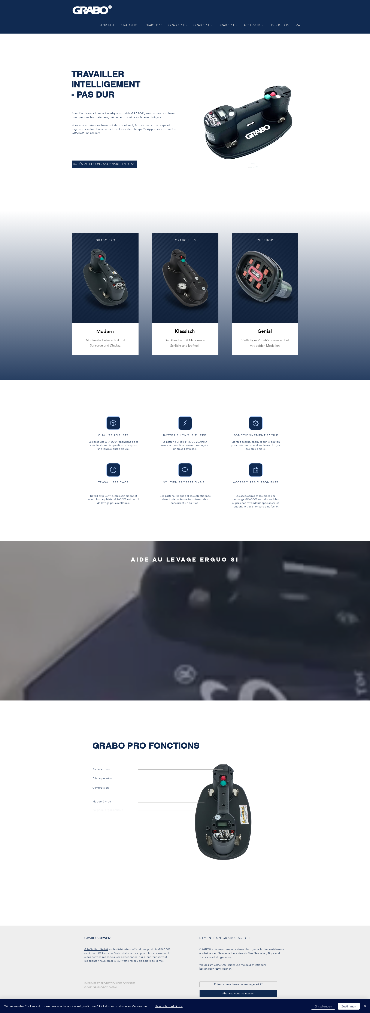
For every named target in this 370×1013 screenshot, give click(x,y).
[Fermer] (364, 1006)
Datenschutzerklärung (169, 1006)
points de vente (153, 960)
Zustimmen (349, 1006)
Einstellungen (323, 1006)
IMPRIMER (90, 983)
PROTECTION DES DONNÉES (118, 983)
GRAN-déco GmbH (96, 949)
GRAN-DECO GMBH (105, 987)
